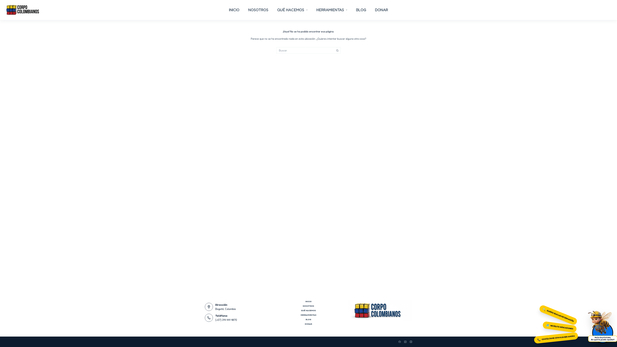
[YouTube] (411, 342)
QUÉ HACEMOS (290, 10)
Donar (381, 10)
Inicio (234, 10)
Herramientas (330, 10)
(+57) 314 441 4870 (226, 319)
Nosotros (258, 10)
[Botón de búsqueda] (337, 50)
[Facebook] (399, 342)
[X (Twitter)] (405, 342)
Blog (361, 10)
